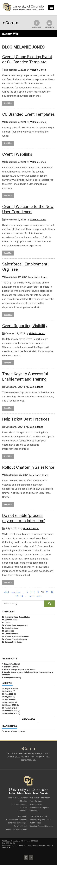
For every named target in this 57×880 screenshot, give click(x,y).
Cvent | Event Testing (12, 677)
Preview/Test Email (12, 664)
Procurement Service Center (16, 829)
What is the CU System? (17, 798)
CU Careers (22, 816)
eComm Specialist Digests (16, 639)
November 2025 (11, 713)
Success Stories (12, 620)
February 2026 (10, 705)
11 (47, 592)
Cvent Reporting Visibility (24, 325)
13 (17, 596)
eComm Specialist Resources (17, 636)
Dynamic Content (11, 667)
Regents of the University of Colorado (18, 845)
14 (21, 596)
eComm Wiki (10, 34)
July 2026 (8, 691)
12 (52, 592)
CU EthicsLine (35, 823)
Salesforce (9, 631)
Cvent (7, 623)
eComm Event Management (16, 625)
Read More (8, 103)
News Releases (36, 804)
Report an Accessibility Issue (41, 826)
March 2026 (9, 702)
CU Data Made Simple (38, 816)
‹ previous (15, 592)
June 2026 (9, 694)
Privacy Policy (39, 845)
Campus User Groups (13, 642)
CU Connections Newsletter (16, 820)
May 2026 (8, 697)
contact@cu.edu (28, 760)
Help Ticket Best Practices (25, 419)
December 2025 (11, 711)
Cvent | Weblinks (17, 154)
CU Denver (23, 807)
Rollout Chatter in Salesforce (28, 467)
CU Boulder (22, 801)
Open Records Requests (39, 807)
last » (39, 596)
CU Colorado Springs (19, 804)
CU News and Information (40, 798)
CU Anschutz (22, 811)
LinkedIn (31, 857)
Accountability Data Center (40, 820)
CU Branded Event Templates (28, 114)
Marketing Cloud (11, 628)
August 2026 (10, 688)
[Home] (23, 10)
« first (6, 592)
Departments (49, 27)
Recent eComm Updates (15, 731)
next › (31, 596)
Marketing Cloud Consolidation (17, 617)
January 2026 (10, 708)
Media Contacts (36, 801)
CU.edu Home (36, 27)
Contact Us (34, 811)
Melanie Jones (38, 69)
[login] (10, 848)
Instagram (26, 857)
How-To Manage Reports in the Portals (20, 670)
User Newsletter (11, 634)
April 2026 (9, 700)
